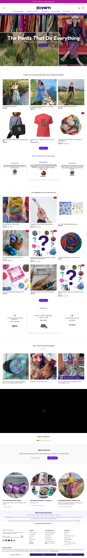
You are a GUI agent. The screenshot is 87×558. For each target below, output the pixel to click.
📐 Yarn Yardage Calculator (70, 543)
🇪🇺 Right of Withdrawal (50, 543)
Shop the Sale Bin (37, 505)
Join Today (7, 506)
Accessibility (48, 535)
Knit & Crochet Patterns (69, 535)
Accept (43, 554)
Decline (71, 554)
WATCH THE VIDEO (15, 321)
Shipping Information (49, 534)
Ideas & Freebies (55, 11)
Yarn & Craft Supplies (18, 11)
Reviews (31, 541)
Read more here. (10, 408)
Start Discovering (65, 506)
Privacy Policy (55, 551)
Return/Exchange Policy (50, 532)
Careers (31, 537)
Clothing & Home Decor (32, 11)
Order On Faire (67, 541)
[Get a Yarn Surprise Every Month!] (16, 485)
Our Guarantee (32, 534)
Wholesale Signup (68, 539)
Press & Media (32, 539)
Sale (73, 11)
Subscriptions (45, 11)
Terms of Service (48, 539)
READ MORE (43, 320)
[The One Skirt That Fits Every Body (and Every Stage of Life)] (71, 366)
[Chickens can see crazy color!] (43, 366)
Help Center (66, 532)
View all (43, 148)
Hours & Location (33, 532)
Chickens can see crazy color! (38, 381)
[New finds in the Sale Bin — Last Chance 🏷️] (43, 485)
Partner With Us (67, 544)
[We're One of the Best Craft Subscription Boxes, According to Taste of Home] (16, 366)
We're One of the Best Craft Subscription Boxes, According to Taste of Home (14, 382)
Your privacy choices (49, 541)
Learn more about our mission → (43, 523)
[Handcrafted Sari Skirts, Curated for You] (71, 485)
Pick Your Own (66, 11)
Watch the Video (16, 412)
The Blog (66, 534)
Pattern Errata (67, 537)
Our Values (31, 535)
